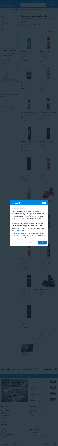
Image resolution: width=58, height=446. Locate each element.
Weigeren (33, 243)
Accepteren (42, 243)
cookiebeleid (20, 230)
